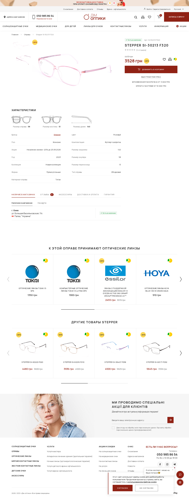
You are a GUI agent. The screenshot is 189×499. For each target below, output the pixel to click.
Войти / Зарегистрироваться (158, 9)
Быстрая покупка (151, 77)
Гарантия (109, 194)
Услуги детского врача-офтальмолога (63, 466)
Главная (15, 34)
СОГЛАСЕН (122, 488)
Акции (183, 26)
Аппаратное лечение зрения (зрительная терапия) (69, 456)
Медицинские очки (46, 26)
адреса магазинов (16, 17)
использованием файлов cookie (142, 482)
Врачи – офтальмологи (116, 9)
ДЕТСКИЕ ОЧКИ (19, 470)
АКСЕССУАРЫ (18, 475)
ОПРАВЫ (15, 451)
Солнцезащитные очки (15, 26)
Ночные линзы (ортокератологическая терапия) (68, 461)
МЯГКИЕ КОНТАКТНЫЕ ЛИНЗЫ (25, 461)
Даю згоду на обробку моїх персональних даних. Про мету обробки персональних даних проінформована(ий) (143, 428)
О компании (68, 9)
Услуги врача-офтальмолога (59, 471)
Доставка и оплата (85, 9)
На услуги (103, 466)
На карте (42, 203)
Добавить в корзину (153, 69)
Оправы (27, 34)
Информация (161, 26)
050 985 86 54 (45, 16)
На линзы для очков (107, 471)
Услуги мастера (54, 451)
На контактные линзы (108, 461)
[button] (180, 474)
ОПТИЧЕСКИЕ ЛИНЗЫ (21, 456)
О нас (130, 446)
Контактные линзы (120, 26)
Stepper (57, 134)
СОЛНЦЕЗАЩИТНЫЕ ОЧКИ (24, 446)
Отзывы (100, 9)
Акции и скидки (107, 446)
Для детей (70, 26)
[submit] (170, 420)
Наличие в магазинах (23, 194)
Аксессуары (65, 194)
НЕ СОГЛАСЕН (146, 488)
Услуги (143, 26)
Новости (131, 466)
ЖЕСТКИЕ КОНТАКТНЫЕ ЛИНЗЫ (26, 466)
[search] (135, 17)
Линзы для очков (93, 26)
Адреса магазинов (136, 456)
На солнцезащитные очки (110, 451)
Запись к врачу (176, 17)
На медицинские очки (108, 456)
